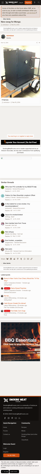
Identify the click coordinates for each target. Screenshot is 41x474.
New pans (8, 249)
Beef (12, 217)
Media (23, 431)
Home (5, 427)
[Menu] (2, 2)
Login (5, 448)
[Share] (37, 42)
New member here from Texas (15, 223)
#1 (39, 42)
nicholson (6, 25)
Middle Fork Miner (10, 234)
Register (5, 452)
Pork (5, 315)
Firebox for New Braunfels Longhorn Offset (20, 195)
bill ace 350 (8, 251)
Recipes (24, 427)
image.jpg (5, 100)
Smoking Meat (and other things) (29, 435)
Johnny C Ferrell (10, 197)
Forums (5, 431)
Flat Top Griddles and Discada (13, 307)
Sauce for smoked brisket (14, 215)
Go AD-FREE (11, 455)
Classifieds (24, 440)
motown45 (8, 208)
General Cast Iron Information (22, 251)
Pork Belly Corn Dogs (18, 311)
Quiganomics (9, 242)
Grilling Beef (8, 285)
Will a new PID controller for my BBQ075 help (21, 187)
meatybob (8, 189)
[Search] (39, 2)
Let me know (31, 13)
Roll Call (14, 225)
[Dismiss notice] (38, 8)
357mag (7, 217)
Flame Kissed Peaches (18, 288)
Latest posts (5, 275)
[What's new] (35, 2)
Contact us (6, 434)
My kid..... (7, 296)
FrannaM (8, 225)
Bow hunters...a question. (14, 240)
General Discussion (19, 189)
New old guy (9, 232)
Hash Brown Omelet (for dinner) (15, 303)
